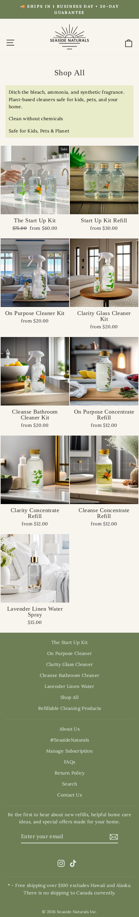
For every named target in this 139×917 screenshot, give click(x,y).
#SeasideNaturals (69, 740)
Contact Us (69, 795)
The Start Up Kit (69, 642)
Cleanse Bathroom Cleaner (70, 675)
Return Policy (69, 773)
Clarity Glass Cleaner (69, 664)
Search (69, 784)
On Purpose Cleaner (69, 653)
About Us (69, 729)
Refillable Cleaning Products (69, 708)
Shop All (69, 697)
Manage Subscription (69, 751)
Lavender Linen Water (69, 686)
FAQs (69, 762)
